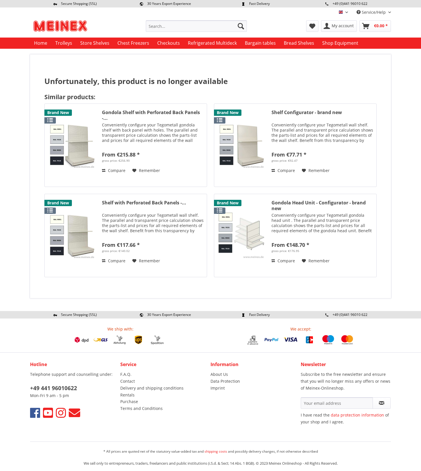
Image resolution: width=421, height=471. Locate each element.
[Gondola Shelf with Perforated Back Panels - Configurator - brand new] (72, 145)
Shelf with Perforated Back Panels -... (144, 203)
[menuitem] (196, 26)
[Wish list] (312, 26)
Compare (116, 170)
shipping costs (215, 451)
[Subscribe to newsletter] (382, 403)
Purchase (129, 401)
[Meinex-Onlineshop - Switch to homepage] (60, 27)
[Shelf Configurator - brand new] (241, 145)
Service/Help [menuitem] (374, 12)
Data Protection (225, 381)
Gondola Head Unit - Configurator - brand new (319, 205)
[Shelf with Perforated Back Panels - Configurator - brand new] (72, 235)
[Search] (241, 26)
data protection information (357, 415)
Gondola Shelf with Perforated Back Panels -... (151, 115)
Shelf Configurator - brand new (307, 113)
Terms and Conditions (141, 408)
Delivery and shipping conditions (152, 388)
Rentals (127, 395)
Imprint (217, 388)
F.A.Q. (125, 374)
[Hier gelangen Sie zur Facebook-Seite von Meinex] (35, 413)
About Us (219, 374)
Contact (127, 381)
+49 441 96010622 (53, 388)
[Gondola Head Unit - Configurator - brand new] (241, 235)
